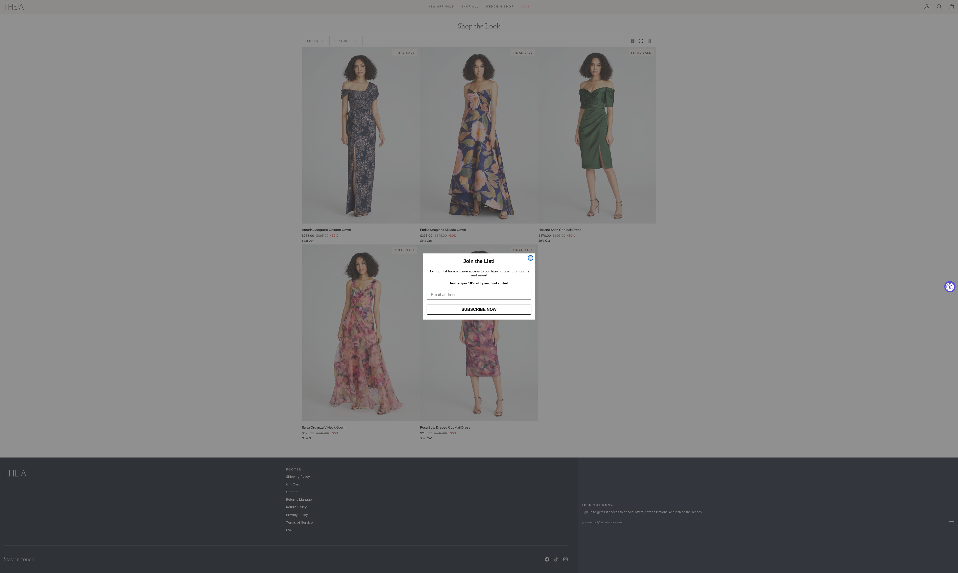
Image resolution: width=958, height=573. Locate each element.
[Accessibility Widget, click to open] (950, 286)
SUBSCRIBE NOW (479, 309)
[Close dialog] (530, 257)
